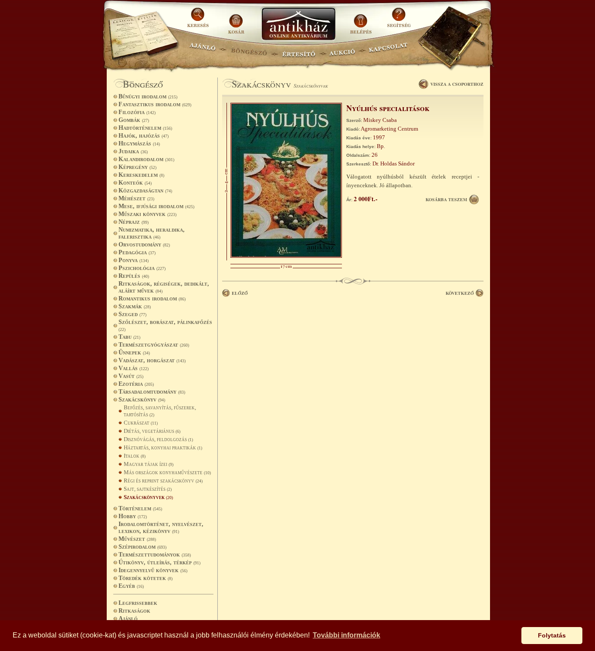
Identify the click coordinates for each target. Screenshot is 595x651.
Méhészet (136, 198)
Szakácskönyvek (148, 497)
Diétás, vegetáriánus (152, 431)
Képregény (137, 167)
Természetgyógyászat (153, 344)
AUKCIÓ (341, 50)
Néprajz (133, 222)
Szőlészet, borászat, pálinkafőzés (165, 325)
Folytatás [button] (552, 635)
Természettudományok (154, 554)
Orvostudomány (144, 244)
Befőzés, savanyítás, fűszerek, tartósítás (160, 411)
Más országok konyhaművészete (167, 472)
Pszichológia (142, 268)
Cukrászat (141, 422)
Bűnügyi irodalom (147, 96)
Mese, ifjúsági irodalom (156, 206)
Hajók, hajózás (143, 135)
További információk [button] (346, 635)
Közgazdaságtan (145, 190)
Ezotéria (136, 384)
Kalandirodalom (146, 159)
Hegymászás (139, 143)
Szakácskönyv (141, 399)
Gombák (133, 120)
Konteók (135, 182)
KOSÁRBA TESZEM (446, 199)
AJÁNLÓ (202, 50)
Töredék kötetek (145, 578)
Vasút (130, 376)
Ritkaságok (134, 610)
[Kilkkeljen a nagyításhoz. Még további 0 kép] (286, 256)
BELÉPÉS (362, 21)
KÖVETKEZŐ (460, 293)
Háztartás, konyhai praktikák (163, 447)
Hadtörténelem (145, 128)
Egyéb (131, 586)
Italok (134, 455)
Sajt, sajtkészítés (148, 489)
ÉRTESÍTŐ (298, 50)
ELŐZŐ (240, 293)
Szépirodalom (142, 546)
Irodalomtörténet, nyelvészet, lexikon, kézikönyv (160, 527)
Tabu (129, 337)
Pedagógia (137, 252)
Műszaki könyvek (147, 214)
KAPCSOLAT (388, 50)
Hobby (132, 516)
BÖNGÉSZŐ (249, 50)
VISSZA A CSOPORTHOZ (456, 84)
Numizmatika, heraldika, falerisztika (151, 233)
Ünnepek (134, 352)
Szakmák (134, 306)
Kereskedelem (141, 175)
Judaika (133, 151)
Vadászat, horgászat (152, 360)
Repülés (133, 276)
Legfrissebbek (137, 603)
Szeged (132, 314)
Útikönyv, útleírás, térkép (159, 562)
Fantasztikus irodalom (154, 104)
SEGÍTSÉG (398, 21)
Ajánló (128, 618)
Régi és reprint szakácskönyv (163, 480)
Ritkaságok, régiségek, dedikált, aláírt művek (163, 287)
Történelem (140, 508)
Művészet (137, 539)
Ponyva (133, 260)
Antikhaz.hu (298, 25)
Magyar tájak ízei (148, 464)
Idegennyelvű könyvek (152, 570)
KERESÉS (199, 21)
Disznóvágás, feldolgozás (158, 439)
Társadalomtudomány (151, 391)
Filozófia (137, 112)
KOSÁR (236, 21)
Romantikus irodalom (152, 298)
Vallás (133, 368)
